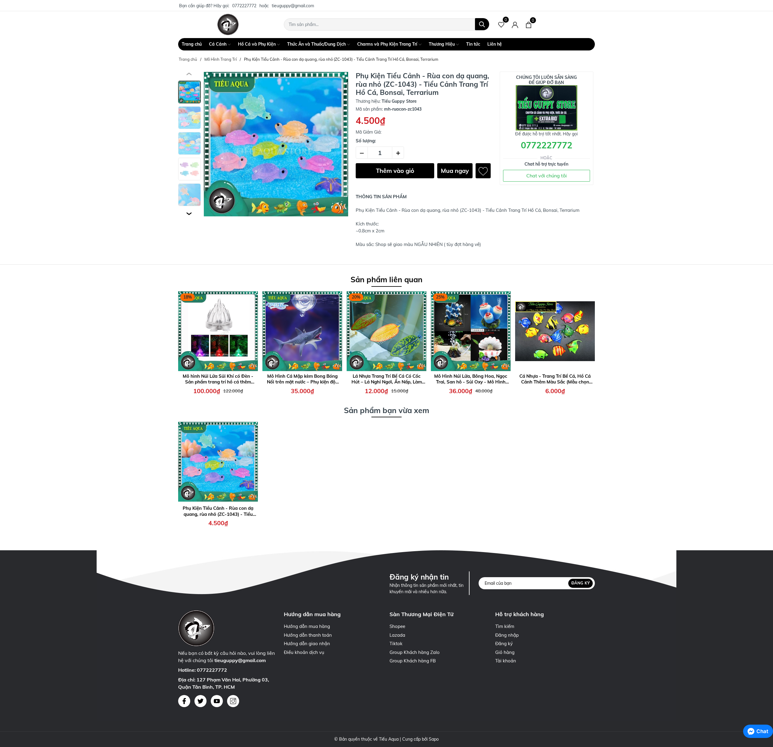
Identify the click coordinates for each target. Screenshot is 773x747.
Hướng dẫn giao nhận (307, 643)
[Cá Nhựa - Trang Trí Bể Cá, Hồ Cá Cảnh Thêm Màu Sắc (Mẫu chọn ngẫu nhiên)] (555, 331)
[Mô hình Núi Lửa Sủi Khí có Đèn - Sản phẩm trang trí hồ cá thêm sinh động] (218, 331)
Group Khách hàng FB (413, 661)
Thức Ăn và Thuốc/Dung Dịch (317, 44)
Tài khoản (505, 661)
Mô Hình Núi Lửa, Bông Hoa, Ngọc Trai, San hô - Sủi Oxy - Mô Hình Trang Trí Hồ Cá (470, 379)
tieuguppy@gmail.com (293, 5)
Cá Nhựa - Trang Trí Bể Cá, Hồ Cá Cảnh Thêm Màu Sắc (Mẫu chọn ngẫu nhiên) (555, 379)
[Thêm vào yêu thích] (483, 170)
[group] (276, 144)
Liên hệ (494, 44)
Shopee (397, 626)
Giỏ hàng (505, 652)
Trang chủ (192, 44)
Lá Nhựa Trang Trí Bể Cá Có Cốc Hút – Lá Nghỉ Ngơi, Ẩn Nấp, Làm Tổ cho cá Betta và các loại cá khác (386, 379)
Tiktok (396, 643)
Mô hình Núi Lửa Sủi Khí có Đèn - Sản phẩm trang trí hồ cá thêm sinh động (218, 379)
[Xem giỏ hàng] (528, 24)
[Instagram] (233, 701)
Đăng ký (580, 583)
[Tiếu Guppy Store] (228, 24)
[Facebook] (184, 701)
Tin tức (473, 44)
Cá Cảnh (218, 44)
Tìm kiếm (504, 626)
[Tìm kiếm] (482, 24)
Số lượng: (366, 141)
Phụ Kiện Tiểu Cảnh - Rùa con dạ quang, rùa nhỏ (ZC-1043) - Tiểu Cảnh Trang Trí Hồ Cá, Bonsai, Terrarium (218, 511)
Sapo (434, 739)
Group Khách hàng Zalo (415, 652)
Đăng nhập (507, 635)
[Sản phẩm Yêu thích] (501, 24)
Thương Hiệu (442, 44)
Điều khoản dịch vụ (304, 652)
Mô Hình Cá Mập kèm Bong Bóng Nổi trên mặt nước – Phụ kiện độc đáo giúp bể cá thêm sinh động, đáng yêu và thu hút (302, 379)
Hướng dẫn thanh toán (308, 635)
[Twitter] (200, 701)
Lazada (397, 635)
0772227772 (244, 5)
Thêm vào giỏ (395, 170)
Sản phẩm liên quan (386, 279)
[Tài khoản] (515, 24)
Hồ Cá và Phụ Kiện (257, 44)
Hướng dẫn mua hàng (307, 626)
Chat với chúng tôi (546, 176)
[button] (189, 214)
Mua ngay (455, 170)
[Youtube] (217, 701)
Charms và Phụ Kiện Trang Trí (388, 44)
